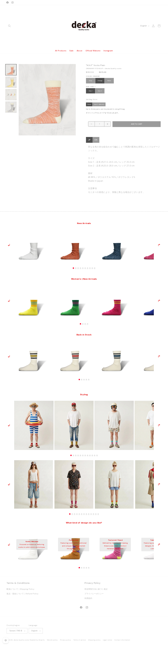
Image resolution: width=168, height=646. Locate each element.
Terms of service (79, 640)
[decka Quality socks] (84, 25)
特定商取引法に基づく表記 (96, 589)
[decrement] (91, 124)
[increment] (107, 124)
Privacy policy (65, 640)
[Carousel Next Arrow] (159, 245)
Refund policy (52, 640)
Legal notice (107, 640)
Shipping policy (94, 640)
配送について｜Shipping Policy (20, 589)
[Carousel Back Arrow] (9, 245)
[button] (9, 26)
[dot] (73, 268)
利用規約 (88, 598)
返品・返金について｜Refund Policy (22, 593)
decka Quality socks (21, 640)
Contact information (122, 640)
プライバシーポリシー (94, 593)
